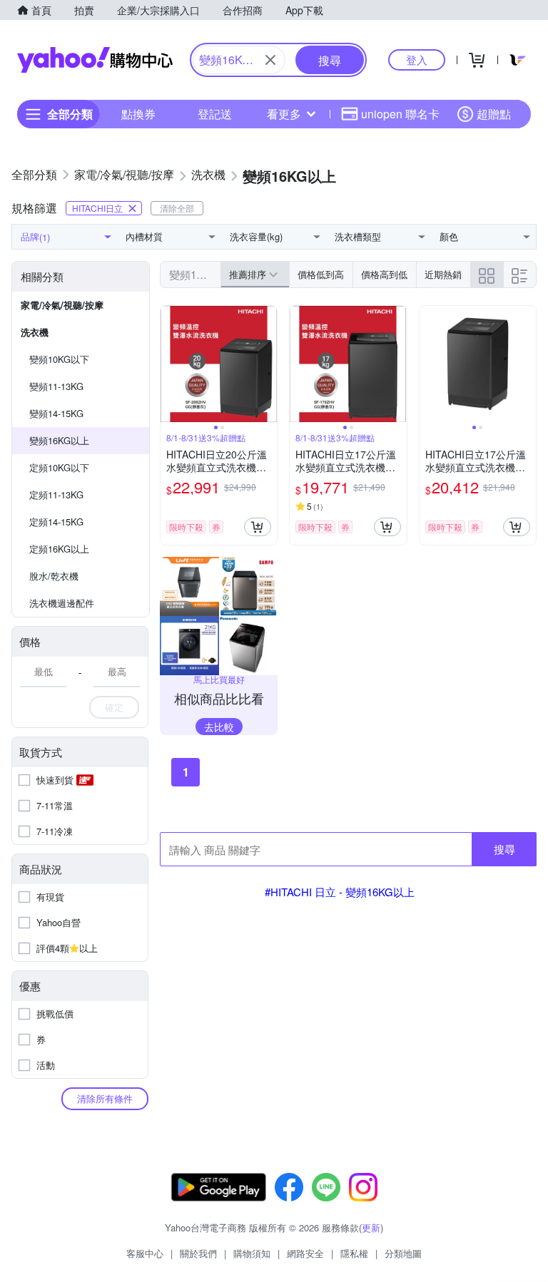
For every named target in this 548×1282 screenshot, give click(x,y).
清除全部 (177, 208)
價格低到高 (321, 274)
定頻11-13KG (56, 494)
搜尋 (504, 848)
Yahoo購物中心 (95, 60)
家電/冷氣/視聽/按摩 (62, 305)
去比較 (219, 726)
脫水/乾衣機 (53, 576)
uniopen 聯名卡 (400, 114)
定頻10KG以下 (59, 467)
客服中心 (144, 1253)
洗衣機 (35, 332)
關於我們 (198, 1253)
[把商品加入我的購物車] (257, 527)
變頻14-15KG (56, 413)
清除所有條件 (105, 1098)
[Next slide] (267, 364)
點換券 (138, 114)
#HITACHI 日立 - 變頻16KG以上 (340, 891)
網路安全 (305, 1253)
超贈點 (494, 114)
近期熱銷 (443, 274)
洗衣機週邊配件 (61, 603)
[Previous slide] (170, 364)
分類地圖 (403, 1253)
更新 (371, 1227)
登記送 (215, 114)
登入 (416, 59)
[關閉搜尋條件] (270, 59)
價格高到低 (384, 274)
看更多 (284, 114)
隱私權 (354, 1253)
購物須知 (251, 1253)
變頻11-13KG (56, 386)
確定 (114, 707)
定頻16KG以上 (59, 548)
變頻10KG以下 (59, 359)
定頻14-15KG (56, 521)
